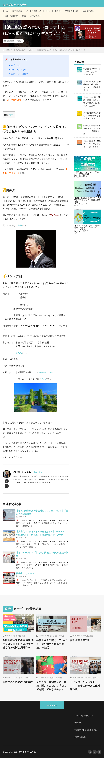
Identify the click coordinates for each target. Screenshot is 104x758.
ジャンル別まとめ (33, 11)
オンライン (54, 636)
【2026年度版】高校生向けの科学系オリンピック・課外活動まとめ (87, 200)
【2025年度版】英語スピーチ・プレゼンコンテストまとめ (92, 144)
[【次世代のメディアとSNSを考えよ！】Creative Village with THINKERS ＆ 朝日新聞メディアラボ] (9, 536)
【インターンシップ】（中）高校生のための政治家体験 (85, 685)
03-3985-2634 (46, 372)
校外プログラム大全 (27, 752)
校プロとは (17, 11)
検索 (24, 16)
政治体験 (96, 677)
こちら (19, 225)
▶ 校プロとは (14, 65)
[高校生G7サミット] (9, 578)
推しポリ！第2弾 (79, 640)
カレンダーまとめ (53, 11)
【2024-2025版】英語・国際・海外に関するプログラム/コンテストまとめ (87, 227)
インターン (20, 677)
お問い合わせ (36, 16)
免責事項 (78, 723)
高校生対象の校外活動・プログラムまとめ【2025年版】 (91, 116)
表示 (11, 115)
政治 (19, 41)
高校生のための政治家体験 (18, 681)
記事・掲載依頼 (11, 16)
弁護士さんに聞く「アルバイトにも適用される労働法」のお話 (51, 644)
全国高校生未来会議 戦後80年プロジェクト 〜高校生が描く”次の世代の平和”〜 (18, 644)
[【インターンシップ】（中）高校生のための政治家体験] (9, 557)
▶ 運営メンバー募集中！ (19, 74)
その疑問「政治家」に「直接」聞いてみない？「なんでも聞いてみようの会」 (51, 685)
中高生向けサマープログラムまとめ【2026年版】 (91, 72)
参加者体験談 (88, 11)
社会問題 (59, 677)
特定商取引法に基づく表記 (85, 730)
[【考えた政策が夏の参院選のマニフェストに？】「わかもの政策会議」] (9, 515)
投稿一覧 (36, 472)
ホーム (5, 11)
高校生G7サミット (25, 573)
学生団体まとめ (71, 11)
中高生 (18, 636)
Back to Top (52, 705)
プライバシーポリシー (83, 715)
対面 (91, 636)
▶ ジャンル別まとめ (17, 69)
